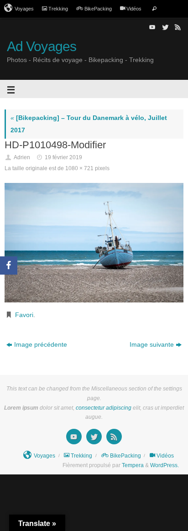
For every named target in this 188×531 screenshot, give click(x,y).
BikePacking (98, 8)
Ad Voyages (41, 46)
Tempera (133, 465)
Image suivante (152, 344)
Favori (24, 315)
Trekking (58, 8)
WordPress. (164, 465)
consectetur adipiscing (103, 408)
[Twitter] (164, 27)
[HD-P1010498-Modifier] (94, 242)
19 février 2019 (63, 157)
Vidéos (133, 8)
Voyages (24, 8)
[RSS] (177, 27)
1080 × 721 (79, 168)
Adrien (22, 157)
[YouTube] (151, 27)
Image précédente (40, 344)
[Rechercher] (154, 9)
